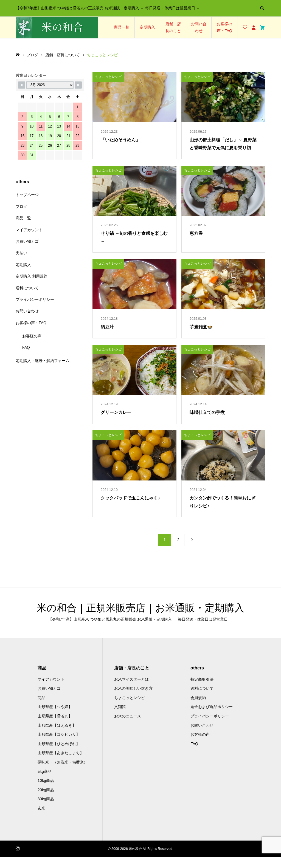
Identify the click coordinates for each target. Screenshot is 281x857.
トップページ (27, 195)
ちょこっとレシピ (129, 697)
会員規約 (198, 697)
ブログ (21, 206)
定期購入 (147, 27)
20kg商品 (46, 790)
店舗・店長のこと (173, 27)
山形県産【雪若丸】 (55, 716)
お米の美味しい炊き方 (133, 688)
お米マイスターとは (131, 679)
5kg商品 (45, 771)
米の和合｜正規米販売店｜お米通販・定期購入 (140, 607)
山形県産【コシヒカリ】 (59, 734)
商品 (41, 697)
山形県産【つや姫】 (55, 707)
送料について (27, 288)
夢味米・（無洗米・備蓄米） (63, 762)
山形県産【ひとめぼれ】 (59, 744)
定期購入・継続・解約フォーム (42, 360)
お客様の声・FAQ (224, 27)
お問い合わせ (198, 27)
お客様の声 (31, 336)
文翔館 (120, 707)
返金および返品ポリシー (211, 707)
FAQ (26, 347)
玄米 (41, 808)
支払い (21, 253)
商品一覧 (121, 27)
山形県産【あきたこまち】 (61, 753)
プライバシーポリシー (35, 299)
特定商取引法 (201, 679)
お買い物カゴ (27, 241)
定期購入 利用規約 (31, 276)
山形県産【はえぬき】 (57, 725)
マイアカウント (29, 230)
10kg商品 (46, 780)
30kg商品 (46, 799)
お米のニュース (127, 716)
